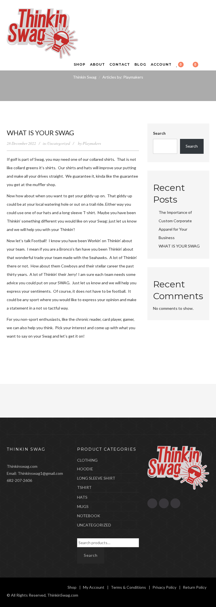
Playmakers (92, 143)
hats (82, 497)
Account (161, 64)
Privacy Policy (164, 587)
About (97, 64)
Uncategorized (58, 143)
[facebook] (164, 503)
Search (159, 133)
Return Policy (194, 587)
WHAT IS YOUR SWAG (40, 133)
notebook (88, 515)
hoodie (85, 468)
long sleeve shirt (96, 478)
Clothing (87, 460)
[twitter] (175, 503)
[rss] (152, 503)
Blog (140, 64)
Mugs (83, 506)
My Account (93, 587)
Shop (80, 64)
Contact (119, 64)
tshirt (84, 487)
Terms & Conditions (128, 587)
